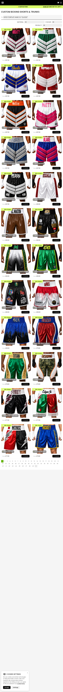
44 (16, 466)
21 (58, 461)
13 (34, 461)
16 (43, 461)
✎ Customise (25, 60)
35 (44, 463)
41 (6, 466)
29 (25, 463)
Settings (15, 687)
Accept (7, 687)
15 (40, 461)
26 (15, 463)
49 (33, 466)
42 (9, 466)
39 (57, 463)
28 (22, 463)
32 (34, 463)
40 (3, 466)
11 (28, 461)
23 (6, 463)
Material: (20, 22)
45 (19, 466)
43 (12, 466)
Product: (38, 25)
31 (31, 463)
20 (55, 461)
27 (19, 463)
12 (31, 461)
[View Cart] (58, 2)
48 (29, 466)
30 (28, 463)
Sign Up (21, 7)
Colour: (48, 22)
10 (25, 461)
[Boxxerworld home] (2, 3)
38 (54, 463)
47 (26, 466)
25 (12, 463)
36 (47, 463)
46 (23, 466)
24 (9, 463)
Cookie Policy (21, 683)
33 (38, 463)
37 (51, 463)
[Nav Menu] (61, 2)
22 (2, 463)
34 (41, 463)
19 (51, 461)
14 (37, 461)
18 (48, 461)
